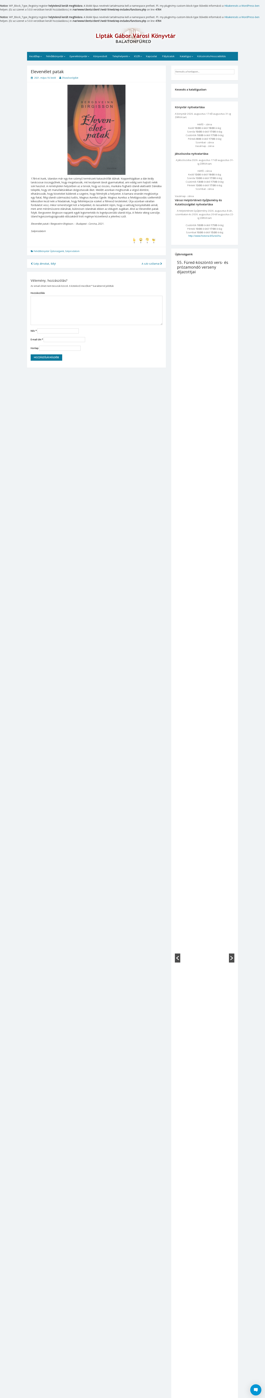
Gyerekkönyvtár (78, 56)
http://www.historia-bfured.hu (204, 235)
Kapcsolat (151, 56)
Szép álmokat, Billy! (44, 263)
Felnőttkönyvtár (54, 56)
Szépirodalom (72, 251)
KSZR (137, 56)
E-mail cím (37, 339)
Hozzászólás (38, 293)
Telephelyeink (120, 56)
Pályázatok (168, 56)
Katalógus (185, 56)
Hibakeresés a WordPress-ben (241, 5)
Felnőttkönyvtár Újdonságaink (49, 251)
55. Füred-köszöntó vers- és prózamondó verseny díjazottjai (202, 267)
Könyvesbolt (100, 56)
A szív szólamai (151, 263)
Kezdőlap (34, 56)
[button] (177, 958)
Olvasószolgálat (70, 77)
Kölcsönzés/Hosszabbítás (211, 56)
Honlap (35, 348)
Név (34, 330)
